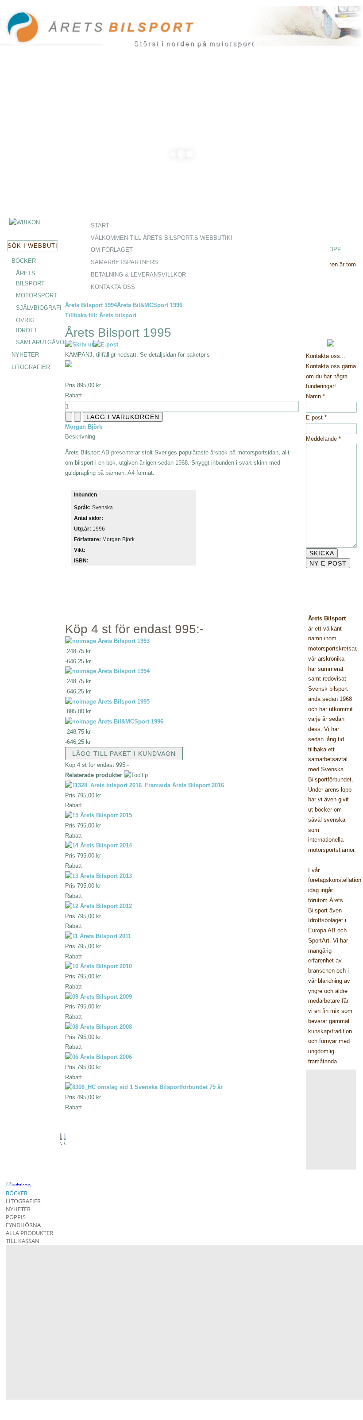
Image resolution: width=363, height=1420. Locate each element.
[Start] (120, 30)
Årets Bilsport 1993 (124, 641)
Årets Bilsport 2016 (197, 785)
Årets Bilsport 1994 (91, 305)
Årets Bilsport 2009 (105, 996)
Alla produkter (29, 1233)
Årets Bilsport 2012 (105, 906)
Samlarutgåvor (42, 342)
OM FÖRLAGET (112, 249)
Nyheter (18, 1209)
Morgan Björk (83, 426)
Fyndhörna (23, 1225)
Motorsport (36, 295)
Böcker (16, 1193)
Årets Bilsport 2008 (105, 1027)
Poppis (16, 1217)
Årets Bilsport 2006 (105, 1057)
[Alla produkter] (24, 222)
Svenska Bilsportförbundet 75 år (178, 1087)
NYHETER (25, 354)
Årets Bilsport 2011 (104, 936)
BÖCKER (24, 261)
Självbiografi (39, 307)
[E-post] (105, 344)
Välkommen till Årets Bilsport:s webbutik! (161, 238)
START (100, 225)
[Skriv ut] (79, 344)
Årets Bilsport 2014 (105, 845)
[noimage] (80, 641)
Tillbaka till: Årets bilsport (100, 315)
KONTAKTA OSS (113, 287)
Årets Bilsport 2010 (105, 966)
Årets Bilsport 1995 (124, 701)
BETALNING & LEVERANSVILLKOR (138, 274)
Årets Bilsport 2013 (105, 876)
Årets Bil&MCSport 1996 (149, 305)
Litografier (23, 1201)
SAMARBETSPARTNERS (124, 262)
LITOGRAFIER (31, 367)
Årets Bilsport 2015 (105, 815)
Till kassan (22, 1241)
